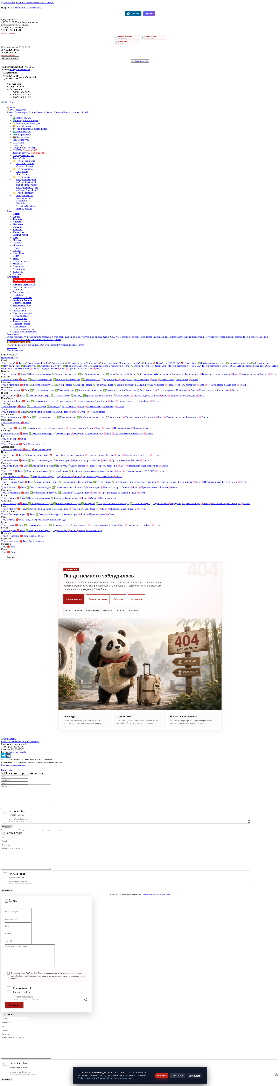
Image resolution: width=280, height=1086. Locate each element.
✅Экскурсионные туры (238, 363)
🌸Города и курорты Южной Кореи (174, 482)
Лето (18, 174)
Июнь (24, 200)
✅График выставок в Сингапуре (112, 503)
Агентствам (13, 277)
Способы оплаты (21, 323)
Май (18, 200)
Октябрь (30, 206)
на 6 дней (31, 179)
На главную (136, 599)
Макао (16, 258)
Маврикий (18, 263)
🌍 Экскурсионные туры (25, 120)
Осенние (20, 166)
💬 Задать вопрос (140, 61)
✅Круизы (55, 498)
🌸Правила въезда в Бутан (138, 525)
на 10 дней (31, 185)
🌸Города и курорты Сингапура (184, 503)
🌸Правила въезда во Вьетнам (173, 379)
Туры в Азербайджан (12, 449)
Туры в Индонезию (11, 390)
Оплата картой (176, 337)
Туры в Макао (8, 519)
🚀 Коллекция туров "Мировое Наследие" (119, 363)
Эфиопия (17, 242)
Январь (20, 195)
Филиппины (19, 269)
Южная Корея (21, 112)
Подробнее (194, 1075)
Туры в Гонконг (9, 374)
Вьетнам (40, 112)
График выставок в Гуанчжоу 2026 (252, 366)
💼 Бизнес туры (21, 137)
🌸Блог (61, 368)
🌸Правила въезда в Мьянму (121, 509)
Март (19, 198)
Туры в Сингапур (10, 503)
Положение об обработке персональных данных (144, 337)
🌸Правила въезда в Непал (135, 455)
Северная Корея (21, 261)
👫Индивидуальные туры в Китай (30, 129)
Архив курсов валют (8, 33)
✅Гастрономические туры (125, 482)
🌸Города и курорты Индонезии (171, 390)
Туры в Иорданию (10, 536)
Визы (9, 211)
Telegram (135, 14)
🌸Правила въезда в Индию (181, 395)
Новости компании (22, 313)
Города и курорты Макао (37, 519)
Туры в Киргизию (10, 541)
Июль (19, 203)
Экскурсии (18, 142)
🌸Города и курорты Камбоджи (87, 433)
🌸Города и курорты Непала (99, 455)
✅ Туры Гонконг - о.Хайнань (121, 374)
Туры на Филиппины (12, 417)
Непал (16, 256)
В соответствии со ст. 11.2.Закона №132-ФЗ (97, 337)
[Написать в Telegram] (3, 757)
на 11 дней (21, 187)
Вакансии (263, 337)
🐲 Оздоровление (22, 134)
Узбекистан (18, 266)
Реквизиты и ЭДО (22, 305)
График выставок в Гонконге (166, 374)
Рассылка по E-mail (22, 297)
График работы (250, 337)
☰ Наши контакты (10, 58)
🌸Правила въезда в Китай (79, 368)
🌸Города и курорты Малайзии (180, 385)
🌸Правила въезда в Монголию (142, 465)
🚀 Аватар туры (56, 363)
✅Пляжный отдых (11, 366)
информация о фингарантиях (27, 7)
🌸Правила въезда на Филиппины (180, 417)
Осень (25, 174)
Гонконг (17, 250)
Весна (25, 171)
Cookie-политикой (87, 1078)
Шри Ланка (18, 253)
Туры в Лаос (7, 428)
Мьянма (17, 240)
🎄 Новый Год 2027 (23, 117)
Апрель (26, 198)
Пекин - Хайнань (54, 112)
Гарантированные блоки (25, 331)
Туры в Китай (8, 363)
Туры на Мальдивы (11, 422)
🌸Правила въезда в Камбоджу (127, 433)
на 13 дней (21, 190)
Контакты (18, 337)
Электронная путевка (23, 329)
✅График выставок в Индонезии (120, 390)
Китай (10, 112)
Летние (30, 163)
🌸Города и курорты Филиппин (139, 417)
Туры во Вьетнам (10, 379)
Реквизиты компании (194, 337)
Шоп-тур (17, 145)
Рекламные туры (21, 140)
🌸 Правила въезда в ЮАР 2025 (138, 471)
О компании (13, 334)
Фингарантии (20, 310)
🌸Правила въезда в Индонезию (212, 390)
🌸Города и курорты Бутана (102, 525)
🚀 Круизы (146, 363)
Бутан (16, 248)
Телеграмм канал (21, 321)
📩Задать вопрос (160, 366)
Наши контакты (15, 350)
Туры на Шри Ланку (11, 401)
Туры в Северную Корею (14, 514)
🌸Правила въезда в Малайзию (220, 385)
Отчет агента (19, 308)
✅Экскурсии (65, 492)
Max (151, 14)
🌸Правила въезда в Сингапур (224, 503)
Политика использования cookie (14, 765)
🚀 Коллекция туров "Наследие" (81, 363)
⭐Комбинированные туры (26, 123)
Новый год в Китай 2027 (75, 112)
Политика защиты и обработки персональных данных (34, 339)
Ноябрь (20, 208)
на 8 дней (31, 182)
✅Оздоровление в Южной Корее (75, 482)
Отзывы (210, 337)
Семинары (18, 289)
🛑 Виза (20, 363)
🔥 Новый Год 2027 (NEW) (166, 363)
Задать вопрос (20, 318)
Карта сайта (7, 770)
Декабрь (28, 208)
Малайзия (107, 610)
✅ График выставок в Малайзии (130, 385)
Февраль (28, 195)
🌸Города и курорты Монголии (101, 465)
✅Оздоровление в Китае (50, 366)
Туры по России (9, 439)
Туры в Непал (8, 455)
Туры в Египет (8, 498)
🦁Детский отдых (22, 126)
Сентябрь (21, 206)
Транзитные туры (29, 153)
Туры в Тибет (19, 158)
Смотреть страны (98, 599)
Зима (18, 171)
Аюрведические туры (23, 155)
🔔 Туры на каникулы (24, 161)
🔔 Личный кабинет (17, 345)
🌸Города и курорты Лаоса (79, 428)
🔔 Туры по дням (21, 177)
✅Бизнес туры (28, 366)
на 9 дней (21, 185)
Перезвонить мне (9, 357)
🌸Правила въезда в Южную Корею (219, 482)
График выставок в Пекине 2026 (185, 366)
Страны (11, 107)
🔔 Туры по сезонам (23, 169)
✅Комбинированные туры (212, 363)
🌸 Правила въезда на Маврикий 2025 (117, 492)
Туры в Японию (9, 487)
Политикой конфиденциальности (114, 1078)
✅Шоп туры (61, 465)
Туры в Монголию (10, 465)
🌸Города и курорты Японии (115, 487)
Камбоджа (18, 271)
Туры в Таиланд (9, 406)
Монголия (18, 245)
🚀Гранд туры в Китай (35, 363)
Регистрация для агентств (71, 345)
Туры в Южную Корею (13, 482)
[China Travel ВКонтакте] (8, 757)
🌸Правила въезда (96, 412)
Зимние (29, 166)
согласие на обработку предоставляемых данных (48, 830)
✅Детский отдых (260, 363)
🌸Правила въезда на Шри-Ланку (132, 401)
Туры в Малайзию (10, 385)
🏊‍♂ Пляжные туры (22, 131)
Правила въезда (36, 444)
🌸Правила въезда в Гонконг (252, 374)
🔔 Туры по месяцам (23, 193)
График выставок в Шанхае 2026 (218, 366)
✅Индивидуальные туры (76, 366)
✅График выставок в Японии (67, 487)
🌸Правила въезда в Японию (153, 487)
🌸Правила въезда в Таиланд (99, 406)
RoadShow (18, 295)
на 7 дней (21, 182)
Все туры (119, 599)
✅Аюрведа (77, 395)
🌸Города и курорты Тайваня (85, 460)
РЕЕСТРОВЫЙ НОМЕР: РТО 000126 (35, 2)
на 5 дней (21, 179)
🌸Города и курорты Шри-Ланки (90, 401)
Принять (161, 1075)
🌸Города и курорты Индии (145, 395)
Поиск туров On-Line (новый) (43, 345)
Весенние (21, 163)
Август (26, 203)
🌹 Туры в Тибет (189, 363)
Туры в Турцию (9, 412)
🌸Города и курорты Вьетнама (133, 379)
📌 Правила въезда (41, 449)
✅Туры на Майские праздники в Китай (110, 366)
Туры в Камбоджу (10, 433)
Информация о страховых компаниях (56, 337)
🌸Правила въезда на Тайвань (124, 460)
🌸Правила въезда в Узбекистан (96, 476)
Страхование (19, 326)
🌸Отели (97, 368)
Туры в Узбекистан (11, 476)
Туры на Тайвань (10, 460)
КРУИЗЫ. (25, 150)
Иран (15, 237)
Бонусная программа (23, 287)
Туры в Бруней (9, 530)
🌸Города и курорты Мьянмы (84, 509)
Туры (9, 115)
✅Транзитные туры (141, 366)
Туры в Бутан (8, 525)
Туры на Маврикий (11, 492)
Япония (32, 112)
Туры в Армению (10, 444)
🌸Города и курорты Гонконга (214, 374)
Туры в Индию (9, 395)
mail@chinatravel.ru (19, 69)
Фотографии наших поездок (228, 337)
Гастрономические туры (25, 147)
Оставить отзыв (21, 316)
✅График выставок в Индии (97, 395)
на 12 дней (32, 187)
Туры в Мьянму (9, 509)
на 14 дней (33, 190)
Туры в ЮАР (8, 471)
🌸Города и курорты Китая (43, 368)
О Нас (10, 337)
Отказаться (177, 1075)
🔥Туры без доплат (16, 109)
